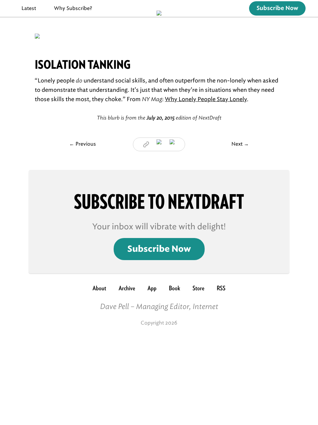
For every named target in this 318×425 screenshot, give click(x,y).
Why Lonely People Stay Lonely (206, 99)
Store (198, 288)
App (152, 288)
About (99, 288)
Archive (127, 288)
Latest (28, 8)
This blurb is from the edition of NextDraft (159, 118)
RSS (221, 288)
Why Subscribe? (73, 8)
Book (174, 288)
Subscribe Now (277, 8)
